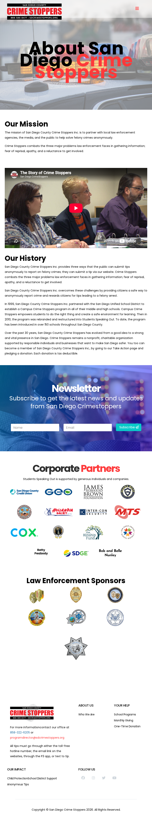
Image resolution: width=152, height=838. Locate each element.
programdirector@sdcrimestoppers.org (37, 738)
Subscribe (127, 427)
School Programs (125, 714)
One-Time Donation (127, 726)
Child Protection (17, 778)
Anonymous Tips (18, 784)
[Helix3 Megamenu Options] (137, 8)
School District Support (42, 778)
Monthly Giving (123, 720)
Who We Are (86, 714)
